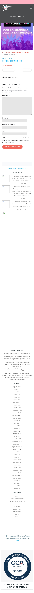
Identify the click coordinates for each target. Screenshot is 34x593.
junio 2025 (17, 423)
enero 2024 (17, 465)
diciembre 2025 (17, 407)
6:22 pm (13, 54)
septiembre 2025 (17, 415)
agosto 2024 (17, 449)
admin (6, 54)
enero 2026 (17, 405)
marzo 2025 (17, 431)
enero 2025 (17, 436)
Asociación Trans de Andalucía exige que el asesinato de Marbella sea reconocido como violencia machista (17, 358)
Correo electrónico (9, 125)
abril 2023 (17, 488)
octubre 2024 (17, 444)
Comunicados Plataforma (17, 501)
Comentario (7, 96)
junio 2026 (17, 392)
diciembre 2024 (17, 439)
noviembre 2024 (17, 441)
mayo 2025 (17, 426)
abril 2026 (17, 397)
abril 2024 (17, 457)
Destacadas (17, 504)
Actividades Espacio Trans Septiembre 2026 (17, 353)
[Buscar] (29, 164)
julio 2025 (17, 420)
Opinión (17, 517)
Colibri (17, 541)
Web (3, 131)
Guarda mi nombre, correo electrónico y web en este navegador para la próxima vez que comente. (16, 140)
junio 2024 (17, 452)
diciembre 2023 (17, 467)
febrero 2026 (17, 402)
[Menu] (31, 7)
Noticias (17, 514)
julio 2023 (17, 480)
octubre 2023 (17, 473)
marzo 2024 (17, 460)
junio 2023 (17, 483)
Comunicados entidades (13, 52)
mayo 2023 (17, 486)
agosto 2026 (17, 387)
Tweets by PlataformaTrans (17, 168)
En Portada (25, 52)
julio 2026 (17, 389)
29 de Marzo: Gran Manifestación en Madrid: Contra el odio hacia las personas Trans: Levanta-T (21, 178)
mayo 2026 (17, 394)
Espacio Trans (17, 509)
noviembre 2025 (17, 410)
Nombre (5, 118)
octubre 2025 (17, 413)
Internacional (17, 512)
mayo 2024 (17, 454)
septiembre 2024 (17, 447)
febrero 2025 (17, 434)
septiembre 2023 (17, 475)
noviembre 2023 (17, 470)
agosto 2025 (17, 418)
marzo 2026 (17, 400)
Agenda (17, 496)
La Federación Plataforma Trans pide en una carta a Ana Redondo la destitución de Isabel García (21, 204)
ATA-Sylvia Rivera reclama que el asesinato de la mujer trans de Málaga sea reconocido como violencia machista (17, 364)
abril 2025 (17, 428)
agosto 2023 (17, 478)
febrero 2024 (17, 462)
